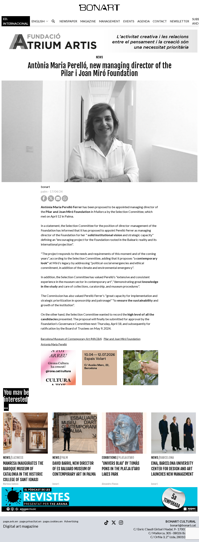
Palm (64, 458)
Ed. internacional (15, 21)
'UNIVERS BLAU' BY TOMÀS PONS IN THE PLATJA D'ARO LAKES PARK (121, 469)
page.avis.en (10, 521)
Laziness (17, 458)
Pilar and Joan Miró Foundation (122, 338)
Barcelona (167, 458)
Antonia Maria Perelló (54, 344)
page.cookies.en (53, 521)
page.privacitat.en (30, 521)
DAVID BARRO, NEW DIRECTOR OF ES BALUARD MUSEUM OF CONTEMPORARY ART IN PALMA (74, 469)
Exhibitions (109, 458)
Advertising (71, 521)
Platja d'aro (126, 458)
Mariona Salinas (10, 483)
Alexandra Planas (110, 483)
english (38, 21)
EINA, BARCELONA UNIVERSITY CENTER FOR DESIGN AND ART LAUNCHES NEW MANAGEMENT (172, 469)
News (99, 57)
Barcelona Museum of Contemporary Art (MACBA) (71, 338)
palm (44, 191)
